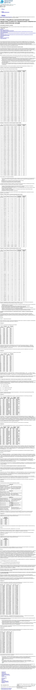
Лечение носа (4, 671)
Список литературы (3, 38)
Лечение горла (4, 673)
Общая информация (5, 12)
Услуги (3, 9)
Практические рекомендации (4, 37)
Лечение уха (3, 672)
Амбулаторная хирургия (5, 674)
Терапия (3, 675)
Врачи (3, 679)
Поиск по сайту (4, 676)
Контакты (3, 15)
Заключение (2, 36)
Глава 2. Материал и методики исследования (7, 30)
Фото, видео (3, 680)
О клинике (3, 678)
